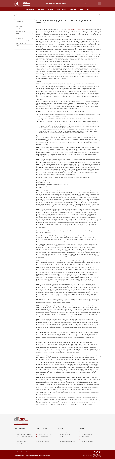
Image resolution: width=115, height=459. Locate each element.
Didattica (41, 9)
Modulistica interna (21, 43)
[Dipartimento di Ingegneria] (26, 4)
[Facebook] (94, 452)
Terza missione (61, 9)
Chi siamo (18, 24)
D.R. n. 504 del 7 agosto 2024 (75, 29)
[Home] (15, 15)
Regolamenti (19, 38)
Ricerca (50, 9)
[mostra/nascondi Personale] (33, 36)
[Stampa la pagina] (99, 15)
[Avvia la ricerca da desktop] (99, 3)
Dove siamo (19, 28)
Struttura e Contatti (21, 31)
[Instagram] (96, 452)
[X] (99, 452)
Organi (17, 33)
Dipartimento (30, 9)
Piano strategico (20, 26)
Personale (18, 36)
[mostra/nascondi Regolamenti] (33, 38)
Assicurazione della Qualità (23, 41)
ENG (81, 9)
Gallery (17, 45)
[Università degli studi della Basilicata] (16, 3)
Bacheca (73, 9)
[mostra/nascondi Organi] (33, 33)
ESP (88, 9)
